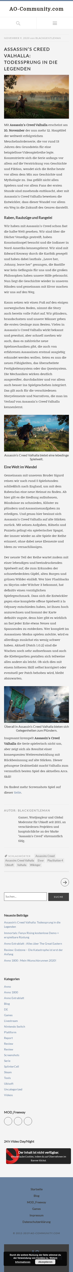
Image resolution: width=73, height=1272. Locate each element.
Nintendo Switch (14, 1026)
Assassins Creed (45, 856)
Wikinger (35, 865)
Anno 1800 (11, 992)
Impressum (37, 1215)
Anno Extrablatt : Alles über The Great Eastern (33, 943)
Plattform (10, 1032)
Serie (7, 1060)
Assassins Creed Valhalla (19, 860)
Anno (7, 986)
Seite (17, 792)
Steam (8, 1072)
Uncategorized (13, 1089)
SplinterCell (11, 1066)
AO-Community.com (37, 9)
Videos (8, 1095)
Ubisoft (9, 865)
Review (8, 1043)
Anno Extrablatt (14, 998)
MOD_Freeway (36, 1202)
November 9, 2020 (17, 38)
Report (8, 1038)
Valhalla (21, 865)
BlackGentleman (48, 38)
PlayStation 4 (55, 860)
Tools (7, 1078)
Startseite (37, 1189)
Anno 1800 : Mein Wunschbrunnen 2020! (30, 960)
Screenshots (11, 1055)
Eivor (41, 860)
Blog (7, 1003)
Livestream (11, 1020)
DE (6, 1009)
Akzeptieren (45, 1262)
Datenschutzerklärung (36, 1221)
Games (8, 1015)
